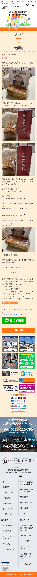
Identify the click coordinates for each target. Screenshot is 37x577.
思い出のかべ (8, 509)
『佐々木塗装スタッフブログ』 (13, 314)
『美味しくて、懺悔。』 (11, 106)
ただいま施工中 (8, 549)
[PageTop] (34, 570)
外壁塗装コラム (8, 514)
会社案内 (6, 487)
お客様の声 (7, 498)
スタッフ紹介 (8, 492)
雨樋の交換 (24, 508)
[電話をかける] (27, 4)
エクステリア (25, 513)
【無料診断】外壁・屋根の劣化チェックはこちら (26, 527)
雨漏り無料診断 (26, 535)
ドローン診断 (25, 541)
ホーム (5, 482)
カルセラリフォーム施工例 (9, 537)
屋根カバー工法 (26, 502)
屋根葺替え (24, 497)
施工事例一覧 (8, 525)
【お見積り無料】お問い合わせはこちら (26, 556)
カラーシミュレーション (26, 547)
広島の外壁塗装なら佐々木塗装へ (26, 483)
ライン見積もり (26, 564)
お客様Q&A (7, 503)
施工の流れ (7, 531)
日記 (4, 58)
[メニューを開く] (33, 4)
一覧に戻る (18, 330)
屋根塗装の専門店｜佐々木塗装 (26, 490)
